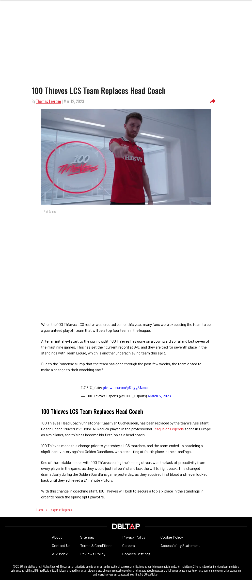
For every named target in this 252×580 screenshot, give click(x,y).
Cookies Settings (136, 553)
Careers (128, 545)
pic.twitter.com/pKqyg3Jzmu (125, 388)
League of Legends (168, 428)
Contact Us (61, 545)
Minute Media (30, 566)
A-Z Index (60, 553)
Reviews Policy (92, 553)
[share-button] (213, 101)
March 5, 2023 (159, 396)
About (57, 537)
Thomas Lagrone (48, 101)
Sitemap (87, 537)
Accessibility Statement (180, 545)
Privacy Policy (133, 537)
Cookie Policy (171, 537)
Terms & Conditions (96, 545)
